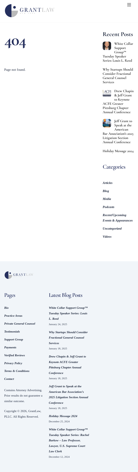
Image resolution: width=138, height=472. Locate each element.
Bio (6, 307)
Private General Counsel (19, 323)
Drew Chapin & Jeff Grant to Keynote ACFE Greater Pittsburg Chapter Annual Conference (118, 101)
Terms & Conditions (16, 371)
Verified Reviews (14, 355)
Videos (107, 236)
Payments (10, 347)
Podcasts (108, 207)
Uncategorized (112, 228)
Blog (106, 191)
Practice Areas (13, 315)
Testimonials (12, 331)
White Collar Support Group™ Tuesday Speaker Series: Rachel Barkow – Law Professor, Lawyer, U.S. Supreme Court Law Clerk (69, 440)
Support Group (13, 339)
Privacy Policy (13, 363)
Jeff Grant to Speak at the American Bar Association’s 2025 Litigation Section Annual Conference (118, 131)
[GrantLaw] (29, 18)
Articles (107, 183)
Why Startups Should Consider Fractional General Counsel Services (118, 75)
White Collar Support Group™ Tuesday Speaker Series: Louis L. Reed (118, 52)
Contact (9, 379)
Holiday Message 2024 (118, 151)
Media (107, 199)
